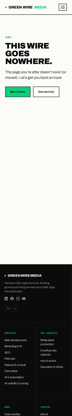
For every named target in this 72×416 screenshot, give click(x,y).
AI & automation (14, 377)
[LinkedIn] (6, 298)
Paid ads (9, 358)
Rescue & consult (15, 364)
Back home (17, 91)
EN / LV (12, 308)
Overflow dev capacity (48, 352)
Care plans (11, 370)
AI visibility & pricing (16, 383)
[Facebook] (12, 298)
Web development (15, 340)
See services (46, 91)
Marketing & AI (13, 346)
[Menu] (63, 7)
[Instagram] (18, 298)
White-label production (47, 342)
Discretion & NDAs (51, 366)
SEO (7, 352)
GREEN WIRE (27, 7)
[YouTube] (23, 298)
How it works (48, 360)
